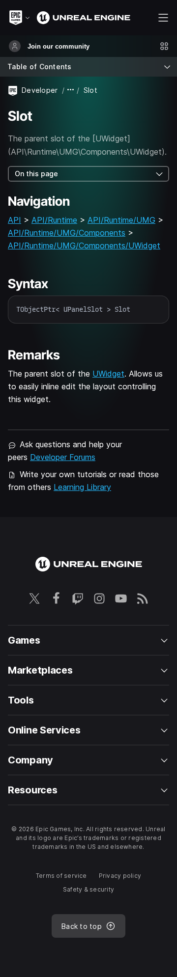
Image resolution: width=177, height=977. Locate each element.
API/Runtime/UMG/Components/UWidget (84, 245)
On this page (36, 173)
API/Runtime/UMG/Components (66, 233)
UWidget (108, 374)
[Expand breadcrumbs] (70, 90)
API (14, 220)
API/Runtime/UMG (121, 220)
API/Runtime (54, 220)
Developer (40, 90)
